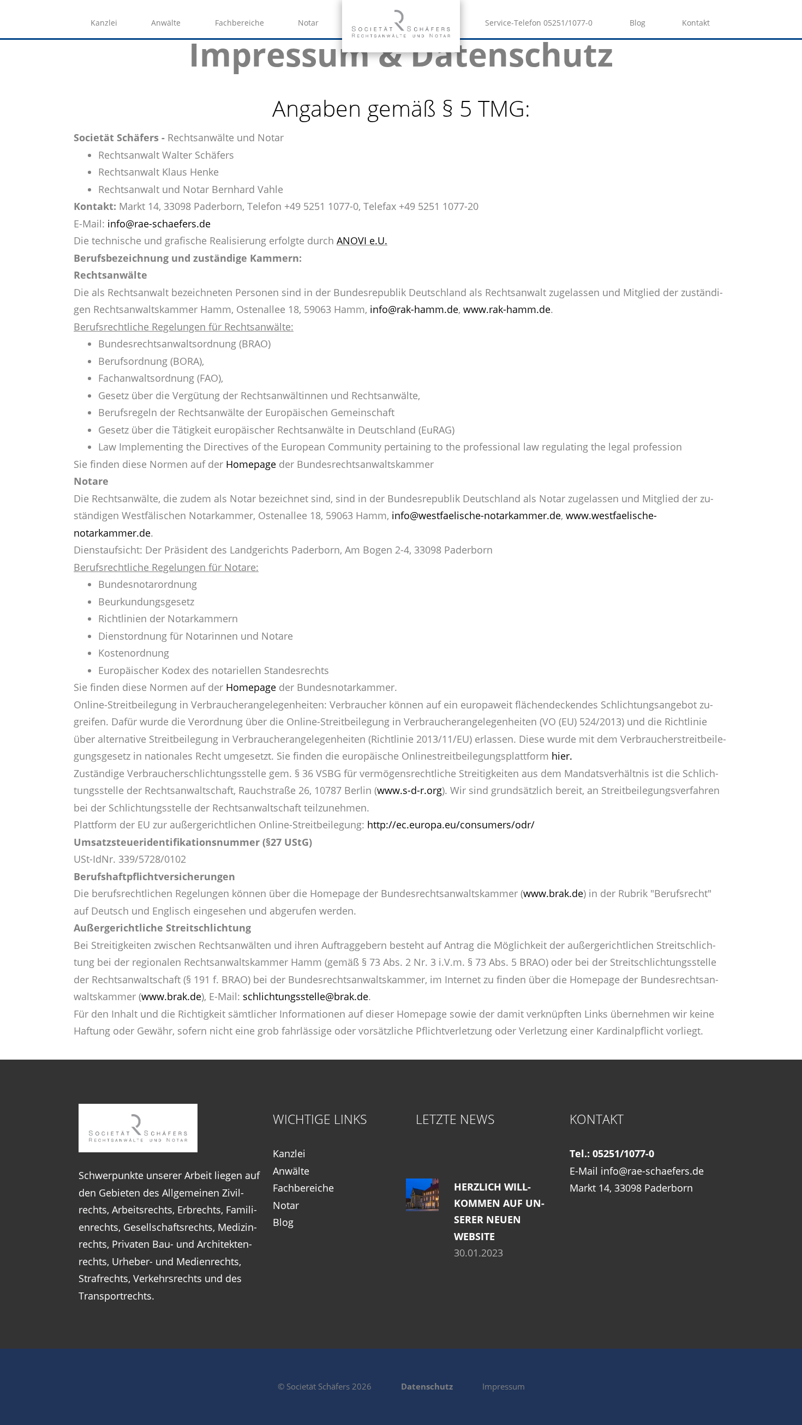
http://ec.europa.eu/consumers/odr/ (451, 824)
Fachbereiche (239, 23)
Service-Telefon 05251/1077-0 (538, 23)
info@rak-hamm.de (414, 309)
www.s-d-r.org (409, 790)
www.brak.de (553, 893)
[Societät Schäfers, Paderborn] (401, 33)
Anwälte (166, 23)
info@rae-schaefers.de (159, 223)
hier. (562, 755)
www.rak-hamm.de (506, 309)
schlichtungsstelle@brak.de (305, 996)
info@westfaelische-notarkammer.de (476, 515)
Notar (308, 23)
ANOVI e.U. (362, 240)
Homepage (251, 464)
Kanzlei (104, 23)
